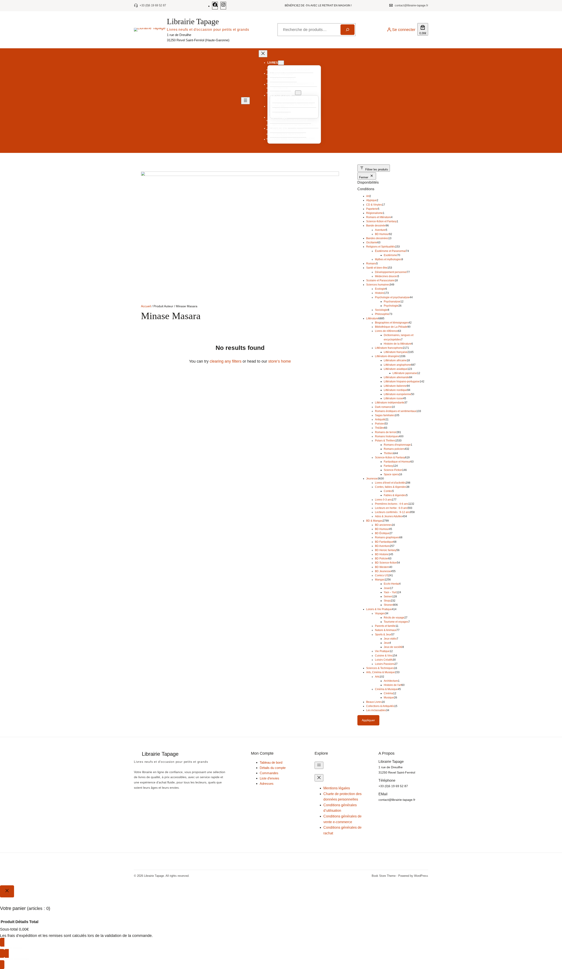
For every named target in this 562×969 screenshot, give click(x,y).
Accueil (146, 306)
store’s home (279, 361)
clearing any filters (225, 361)
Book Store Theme (384, 875)
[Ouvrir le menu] (245, 100)
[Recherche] (347, 29)
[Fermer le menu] (263, 53)
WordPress (421, 875)
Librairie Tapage (193, 21)
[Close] (7, 891)
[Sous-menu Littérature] (298, 92)
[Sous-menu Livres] (281, 62)
